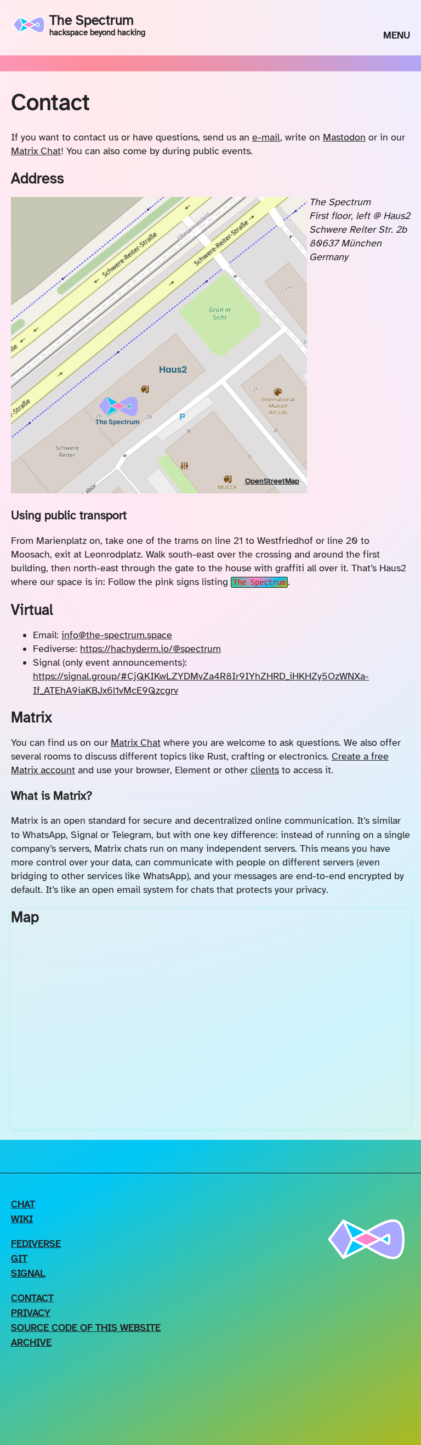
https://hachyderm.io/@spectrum (150, 649)
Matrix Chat (36, 151)
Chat (23, 1204)
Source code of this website (86, 1328)
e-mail (266, 137)
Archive (31, 1342)
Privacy (30, 1313)
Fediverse (36, 1244)
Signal (28, 1273)
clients (265, 770)
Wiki (22, 1219)
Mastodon (344, 137)
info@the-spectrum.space (116, 635)
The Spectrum (97, 24)
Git (19, 1258)
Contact (32, 1298)
